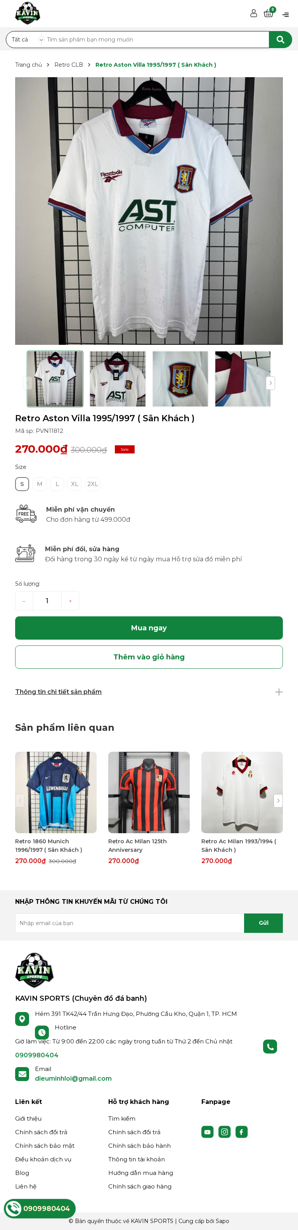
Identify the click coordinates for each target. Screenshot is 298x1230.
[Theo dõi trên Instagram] (225, 1131)
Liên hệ (25, 1186)
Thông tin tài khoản (136, 1159)
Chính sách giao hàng (140, 1186)
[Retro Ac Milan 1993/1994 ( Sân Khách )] (242, 792)
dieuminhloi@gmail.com (73, 1078)
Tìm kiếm (121, 1118)
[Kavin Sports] (27, 12)
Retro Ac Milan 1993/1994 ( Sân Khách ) (238, 845)
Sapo (222, 1221)
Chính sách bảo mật (44, 1145)
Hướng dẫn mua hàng (140, 1172)
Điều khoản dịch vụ (43, 1159)
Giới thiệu (28, 1118)
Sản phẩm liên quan (64, 727)
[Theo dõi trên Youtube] (208, 1131)
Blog (22, 1172)
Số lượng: (27, 583)
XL (74, 484)
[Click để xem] (149, 211)
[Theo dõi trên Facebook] (242, 1131)
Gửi (264, 922)
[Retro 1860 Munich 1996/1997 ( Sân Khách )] (56, 792)
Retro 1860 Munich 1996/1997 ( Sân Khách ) (48, 845)
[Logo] (34, 969)
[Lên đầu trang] (284, 1216)
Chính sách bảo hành (139, 1145)
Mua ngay (149, 628)
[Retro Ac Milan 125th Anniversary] (149, 792)
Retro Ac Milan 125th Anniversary (137, 845)
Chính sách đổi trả (41, 1132)
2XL (92, 484)
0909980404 (37, 1055)
